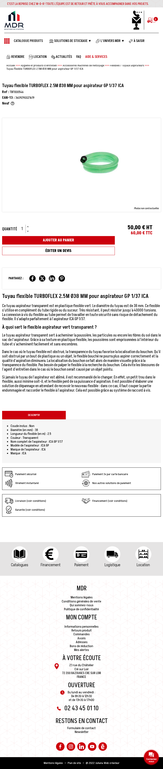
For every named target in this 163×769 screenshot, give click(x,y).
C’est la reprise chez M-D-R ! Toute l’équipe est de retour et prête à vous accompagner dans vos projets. (78, 3)
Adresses (81, 642)
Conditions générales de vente (81, 601)
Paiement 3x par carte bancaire (110, 474)
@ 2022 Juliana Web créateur (102, 763)
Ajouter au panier (58, 240)
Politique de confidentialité (81, 609)
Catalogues (19, 565)
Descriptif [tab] (34, 415)
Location (143, 565)
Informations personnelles (81, 626)
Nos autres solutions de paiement (111, 483)
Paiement (81, 565)
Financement (50, 565)
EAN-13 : (8, 98)
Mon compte (81, 617)
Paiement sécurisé (25, 474)
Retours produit (82, 630)
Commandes (81, 634)
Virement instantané (27, 483)
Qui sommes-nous (81, 605)
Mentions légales (82, 597)
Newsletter (82, 732)
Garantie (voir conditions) (30, 510)
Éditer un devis (58, 250)
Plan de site (74, 763)
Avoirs (81, 638)
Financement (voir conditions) (109, 501)
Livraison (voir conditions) (30, 501)
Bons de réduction (81, 646)
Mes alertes (81, 650)
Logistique (112, 565)
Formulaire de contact (81, 728)
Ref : (5, 92)
